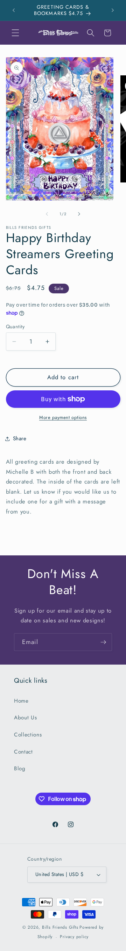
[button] (15, 32)
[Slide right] (79, 214)
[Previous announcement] (13, 10)
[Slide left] (47, 214)
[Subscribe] (103, 642)
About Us (25, 717)
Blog (20, 768)
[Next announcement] (112, 10)
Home (21, 701)
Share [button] (20, 438)
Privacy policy (74, 937)
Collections (28, 735)
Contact (23, 752)
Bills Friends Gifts (60, 927)
